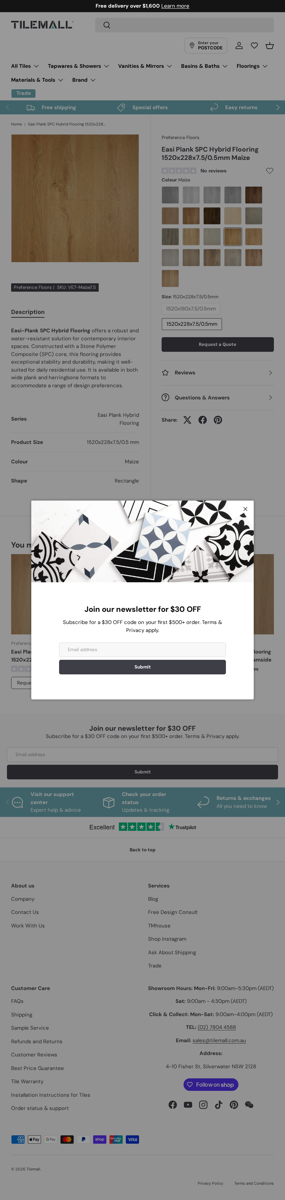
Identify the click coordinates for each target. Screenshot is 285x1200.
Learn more (175, 5)
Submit (143, 667)
